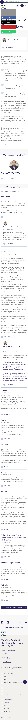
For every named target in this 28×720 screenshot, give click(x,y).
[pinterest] (20, 622)
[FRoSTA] (3, 633)
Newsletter (7, 676)
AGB (5, 705)
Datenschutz (7, 708)
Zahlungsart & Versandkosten (13, 682)
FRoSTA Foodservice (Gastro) (12, 694)
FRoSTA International (10, 691)
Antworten (7, 217)
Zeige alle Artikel (9, 178)
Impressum (7, 711)
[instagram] (8, 622)
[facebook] (2, 622)
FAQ (5, 679)
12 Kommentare (9, 47)
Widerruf (6, 702)
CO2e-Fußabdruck (9, 673)
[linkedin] (14, 622)
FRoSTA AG (7, 688)
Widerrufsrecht (8, 699)
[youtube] (26, 622)
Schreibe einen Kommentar (11, 191)
